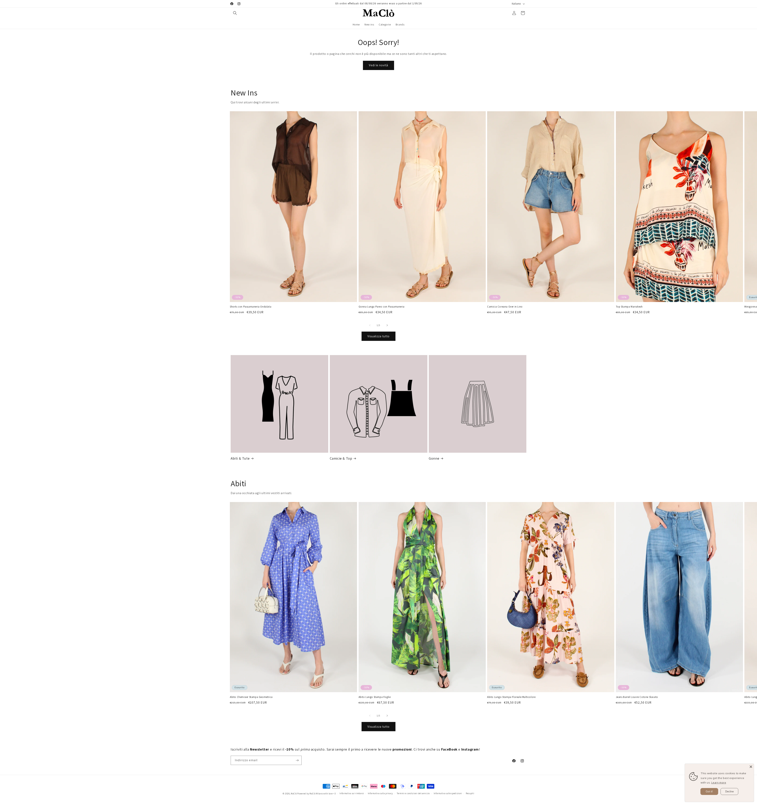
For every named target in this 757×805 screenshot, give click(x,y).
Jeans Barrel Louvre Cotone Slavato (637, 697)
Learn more (718, 782)
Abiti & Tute (240, 458)
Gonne (434, 458)
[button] (235, 13)
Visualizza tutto (378, 336)
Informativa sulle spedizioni (448, 793)
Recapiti (470, 793)
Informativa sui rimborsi (351, 793)
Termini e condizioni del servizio (413, 793)
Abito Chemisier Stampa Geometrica (251, 697)
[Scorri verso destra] (387, 325)
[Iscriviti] (297, 760)
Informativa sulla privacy (380, 793)
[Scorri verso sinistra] (369, 325)
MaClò (294, 793)
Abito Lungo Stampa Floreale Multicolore (511, 697)
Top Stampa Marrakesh (629, 306)
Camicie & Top (341, 458)
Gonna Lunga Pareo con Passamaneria (382, 306)
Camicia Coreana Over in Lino (505, 306)
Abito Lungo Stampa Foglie (375, 697)
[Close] (751, 767)
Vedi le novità (378, 65)
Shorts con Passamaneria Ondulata (250, 306)
